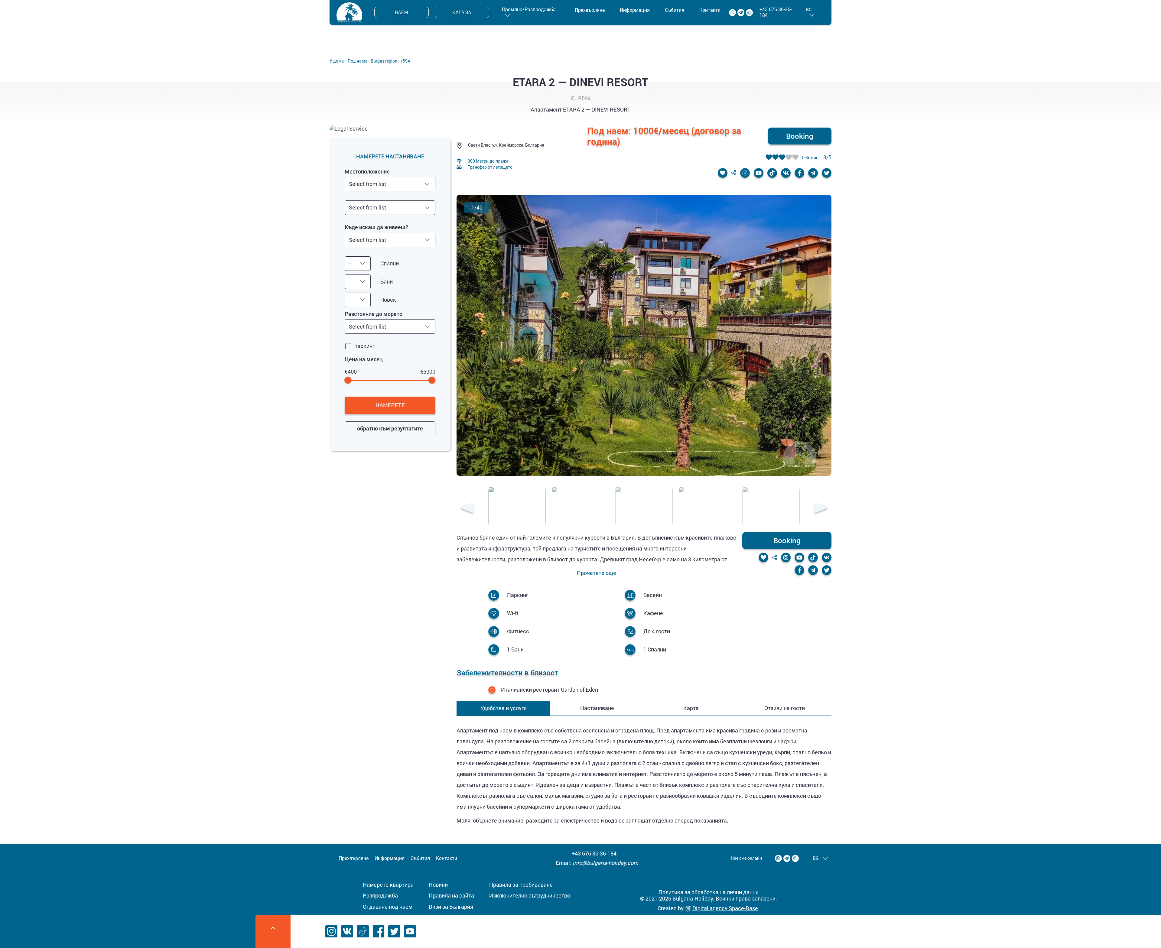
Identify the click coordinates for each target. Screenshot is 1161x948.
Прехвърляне (590, 10)
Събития (674, 10)
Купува (461, 12)
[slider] (348, 380)
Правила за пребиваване (521, 884)
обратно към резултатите (390, 428)
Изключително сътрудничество (529, 895)
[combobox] (390, 184)
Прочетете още (596, 573)
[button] (467, 509)
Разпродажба (380, 895)
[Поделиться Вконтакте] (786, 173)
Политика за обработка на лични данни (709, 892)
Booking (799, 136)
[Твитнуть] (826, 173)
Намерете (390, 405)
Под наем (357, 61)
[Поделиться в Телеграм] (813, 173)
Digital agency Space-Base (725, 908)
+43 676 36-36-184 (775, 12)
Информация (635, 10)
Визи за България (451, 906)
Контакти (709, 10)
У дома (337, 61)
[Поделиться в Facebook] (799, 173)
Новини (438, 884)
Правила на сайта (451, 895)
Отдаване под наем (387, 906)
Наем (401, 12)
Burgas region (384, 61)
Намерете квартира (388, 884)
